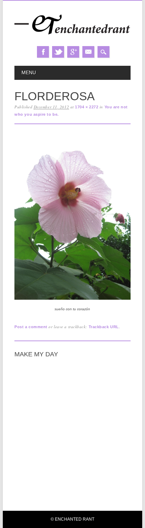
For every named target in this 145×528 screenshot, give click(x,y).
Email (88, 52)
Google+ (73, 52)
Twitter (58, 52)
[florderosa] (72, 300)
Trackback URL (104, 327)
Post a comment (31, 327)
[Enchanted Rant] (72, 39)
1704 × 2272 (86, 107)
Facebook (43, 52)
